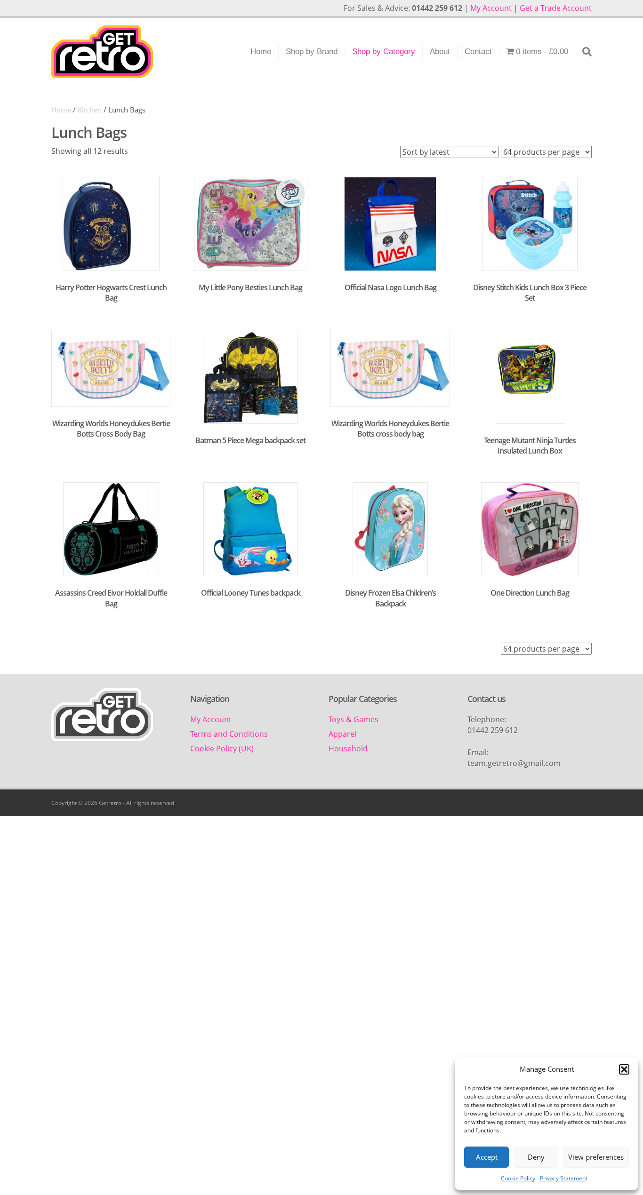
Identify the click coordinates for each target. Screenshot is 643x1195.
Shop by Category (383, 51)
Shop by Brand (312, 51)
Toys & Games (353, 719)
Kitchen (90, 109)
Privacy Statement (563, 1178)
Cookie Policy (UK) (222, 748)
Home (260, 51)
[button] (624, 1069)
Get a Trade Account (556, 8)
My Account (491, 8)
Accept (487, 1157)
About (440, 51)
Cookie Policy (518, 1178)
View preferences (596, 1157)
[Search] (583, 52)
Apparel (342, 734)
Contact (478, 51)
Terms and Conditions (229, 734)
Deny (536, 1157)
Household (348, 748)
